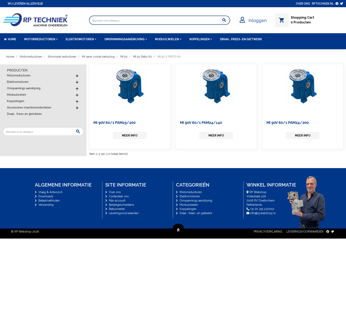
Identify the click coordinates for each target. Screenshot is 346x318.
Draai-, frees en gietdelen (24, 113)
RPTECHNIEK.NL (323, 3)
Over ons (115, 192)
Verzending (45, 204)
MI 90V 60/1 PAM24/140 (201, 122)
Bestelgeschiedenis (121, 204)
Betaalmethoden (49, 200)
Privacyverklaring (268, 231)
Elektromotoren (17, 81)
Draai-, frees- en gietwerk (196, 213)
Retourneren (117, 209)
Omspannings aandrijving (23, 88)
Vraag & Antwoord (50, 192)
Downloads (45, 196)
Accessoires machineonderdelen (29, 107)
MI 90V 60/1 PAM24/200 (288, 122)
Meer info (129, 135)
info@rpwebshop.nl (263, 213)
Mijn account (117, 200)
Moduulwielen (16, 94)
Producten (17, 70)
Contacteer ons (119, 196)
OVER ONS (303, 3)
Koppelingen (15, 101)
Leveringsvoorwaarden (124, 213)
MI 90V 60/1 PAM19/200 (115, 122)
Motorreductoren (18, 75)
